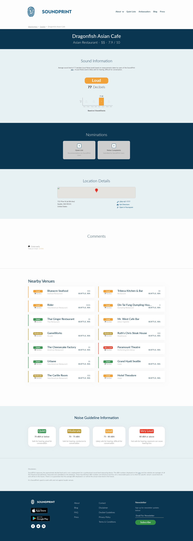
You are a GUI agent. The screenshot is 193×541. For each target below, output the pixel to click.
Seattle (42, 27)
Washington (32, 27)
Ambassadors (144, 12)
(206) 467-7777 (124, 202)
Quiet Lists (131, 12)
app (72, 70)
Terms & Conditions (107, 522)
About (119, 12)
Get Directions (124, 204)
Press (162, 12)
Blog (155, 12)
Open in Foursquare (126, 207)
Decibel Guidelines (107, 513)
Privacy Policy (104, 517)
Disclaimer (103, 508)
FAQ (76, 513)
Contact (102, 503)
